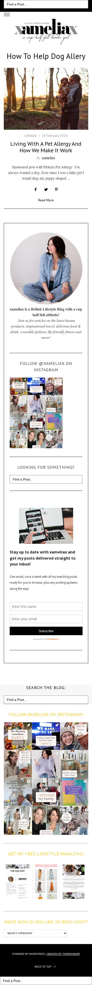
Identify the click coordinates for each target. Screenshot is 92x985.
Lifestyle (31, 135)
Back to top (43, 966)
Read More (46, 200)
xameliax (48, 157)
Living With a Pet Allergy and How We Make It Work (45, 147)
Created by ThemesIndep (63, 954)
